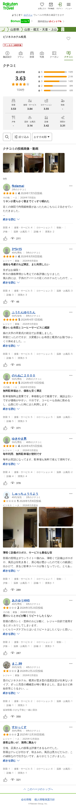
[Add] (68, 38)
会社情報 (26, 799)
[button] (13, 163)
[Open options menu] (71, 186)
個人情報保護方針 (44, 799)
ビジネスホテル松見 (14, 36)
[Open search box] (7, 137)
